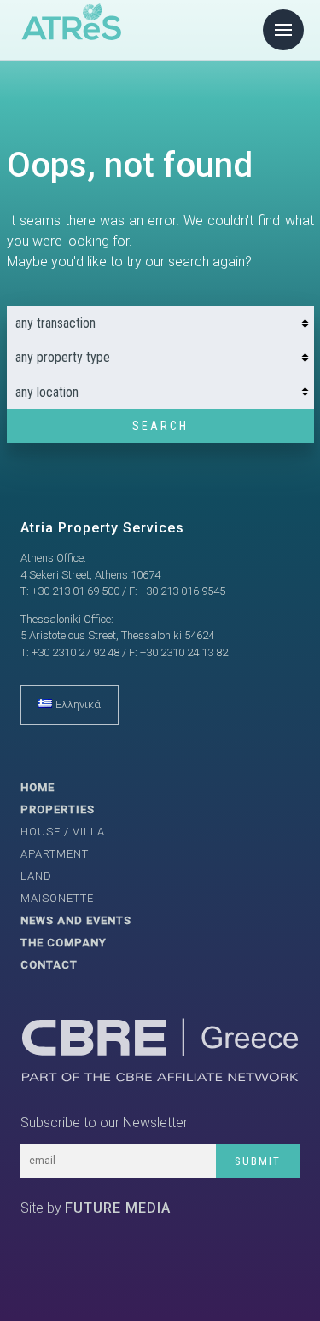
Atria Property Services (102, 528)
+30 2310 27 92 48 (75, 652)
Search (160, 426)
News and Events (75, 920)
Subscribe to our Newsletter (104, 1122)
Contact (49, 964)
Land (36, 876)
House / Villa (62, 831)
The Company (63, 942)
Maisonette (57, 898)
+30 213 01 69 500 (75, 591)
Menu (283, 29)
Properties (57, 809)
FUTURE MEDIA (118, 1208)
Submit (258, 1161)
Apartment (54, 853)
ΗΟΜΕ (37, 787)
